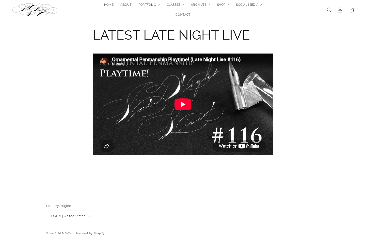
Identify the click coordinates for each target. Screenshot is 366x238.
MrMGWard (66, 233)
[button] (329, 9)
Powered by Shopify (90, 233)
